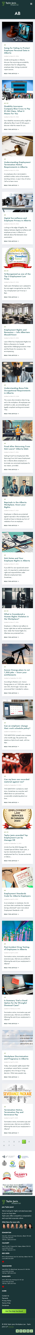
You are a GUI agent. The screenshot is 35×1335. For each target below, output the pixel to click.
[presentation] (17, 32)
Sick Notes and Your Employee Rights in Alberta (17, 559)
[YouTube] (17, 1330)
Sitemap (11, 1327)
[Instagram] (27, 1330)
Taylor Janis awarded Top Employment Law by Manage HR (16, 838)
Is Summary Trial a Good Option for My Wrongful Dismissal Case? (15, 1003)
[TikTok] (31, 1330)
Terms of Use (6, 1303)
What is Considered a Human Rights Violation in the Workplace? (16, 616)
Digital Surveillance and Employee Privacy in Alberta (17, 219)
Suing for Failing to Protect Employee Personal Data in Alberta (17, 50)
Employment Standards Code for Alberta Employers (17, 894)
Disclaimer (5, 1305)
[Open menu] (31, 3)
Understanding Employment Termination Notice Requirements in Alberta (17, 165)
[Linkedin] (24, 1330)
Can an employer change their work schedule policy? (17, 727)
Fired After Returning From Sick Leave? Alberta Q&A (17, 447)
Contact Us (5, 1296)
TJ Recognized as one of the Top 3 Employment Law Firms (17, 276)
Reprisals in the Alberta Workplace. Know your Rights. (15, 505)
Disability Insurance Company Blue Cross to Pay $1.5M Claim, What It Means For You (17, 110)
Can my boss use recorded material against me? (16, 780)
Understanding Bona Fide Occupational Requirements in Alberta (17, 390)
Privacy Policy (6, 1301)
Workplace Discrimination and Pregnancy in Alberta (16, 1057)
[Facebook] (20, 1330)
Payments (5, 1298)
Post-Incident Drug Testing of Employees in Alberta (16, 948)
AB (5, 45)
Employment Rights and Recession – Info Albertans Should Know (17, 332)
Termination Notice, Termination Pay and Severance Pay (13, 1112)
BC (7, 103)
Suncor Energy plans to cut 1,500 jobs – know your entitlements (17, 672)
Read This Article (11, 73)
